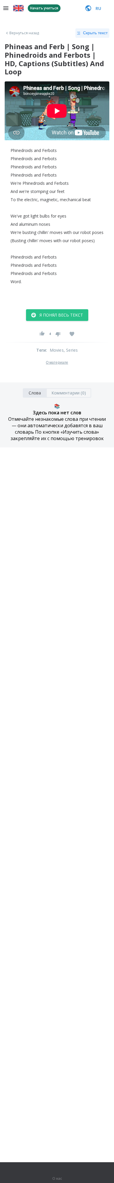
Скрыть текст (95, 32)
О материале (57, 362)
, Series (71, 350)
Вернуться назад (24, 33)
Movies (57, 350)
